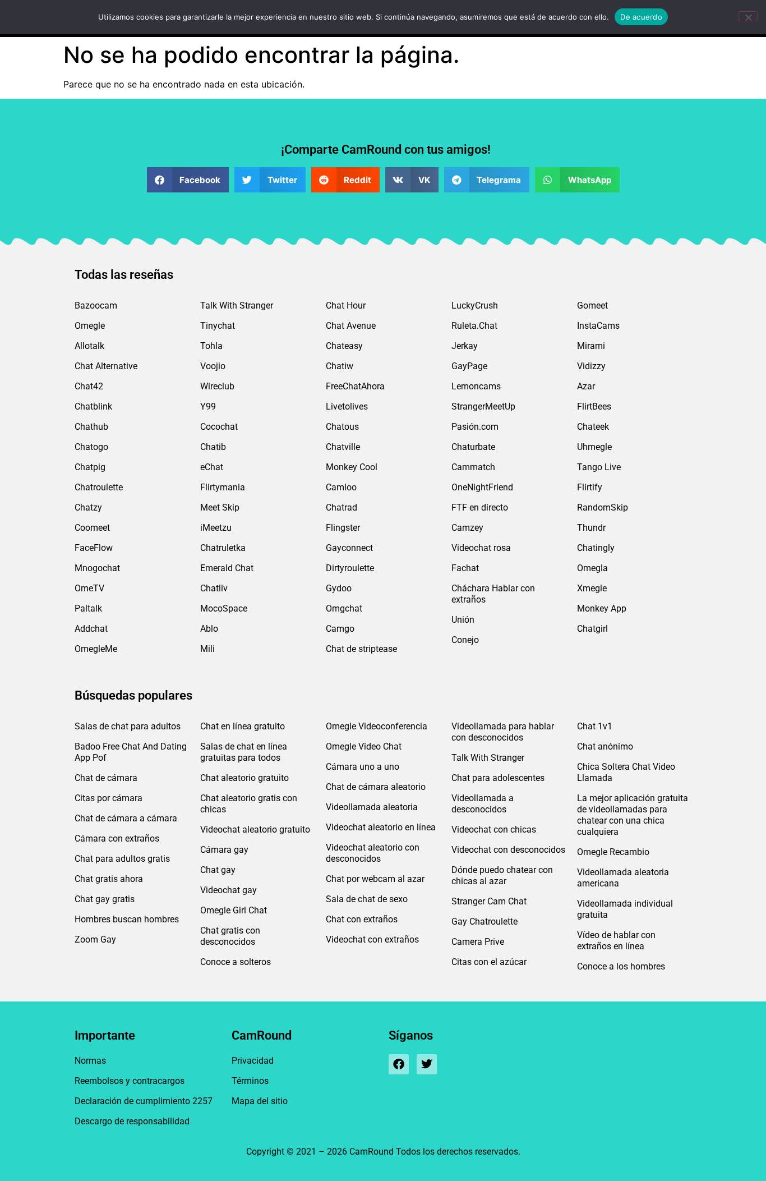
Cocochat (219, 426)
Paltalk (88, 608)
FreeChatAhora (355, 386)
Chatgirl (592, 628)
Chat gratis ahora (109, 879)
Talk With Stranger (236, 305)
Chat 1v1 (594, 726)
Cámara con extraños (117, 838)
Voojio (212, 366)
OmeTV (89, 588)
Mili (207, 649)
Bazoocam (96, 305)
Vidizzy (591, 366)
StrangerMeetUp (483, 406)
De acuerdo (641, 16)
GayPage (469, 366)
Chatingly (596, 548)
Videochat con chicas (493, 829)
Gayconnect (349, 548)
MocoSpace (223, 608)
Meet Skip (219, 507)
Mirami (591, 346)
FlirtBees (594, 406)
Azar (586, 386)
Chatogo (91, 447)
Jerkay (464, 346)
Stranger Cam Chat (489, 901)
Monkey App (601, 608)
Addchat (91, 628)
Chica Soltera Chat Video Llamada (626, 772)
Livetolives (347, 406)
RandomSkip (602, 507)
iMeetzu (216, 527)
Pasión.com (475, 426)
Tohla (211, 346)
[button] (188, 179)
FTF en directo (479, 507)
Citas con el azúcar (489, 962)
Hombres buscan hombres (127, 919)
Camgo (340, 628)
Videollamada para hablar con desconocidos (502, 732)
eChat (211, 467)
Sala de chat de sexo (367, 899)
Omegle (90, 325)
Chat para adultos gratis (122, 858)
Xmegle (592, 588)
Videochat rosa (481, 548)
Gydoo (339, 588)
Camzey (467, 527)
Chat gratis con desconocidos (230, 936)
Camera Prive (477, 941)
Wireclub (217, 386)
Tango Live (599, 467)
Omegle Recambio (613, 852)
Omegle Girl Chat (233, 910)
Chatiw (339, 366)
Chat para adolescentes (497, 778)
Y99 (208, 406)
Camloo (341, 487)
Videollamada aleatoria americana (623, 878)
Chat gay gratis (105, 899)
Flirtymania (222, 487)
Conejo (465, 640)
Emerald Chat (226, 568)
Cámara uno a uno (362, 766)
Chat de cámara (106, 778)
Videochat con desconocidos (508, 849)
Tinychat (217, 325)
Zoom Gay (95, 939)
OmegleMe (96, 649)
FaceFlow (94, 548)
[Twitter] (427, 1064)
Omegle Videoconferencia (376, 726)
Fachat (465, 568)
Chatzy (88, 507)
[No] (748, 16)
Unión (462, 619)
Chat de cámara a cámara (126, 818)
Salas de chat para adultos (128, 726)
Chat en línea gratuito (242, 726)
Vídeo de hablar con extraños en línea (616, 941)
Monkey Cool (351, 467)
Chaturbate (473, 447)
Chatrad (341, 507)
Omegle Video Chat (364, 746)
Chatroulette (99, 487)
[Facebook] (399, 1064)
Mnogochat (97, 568)
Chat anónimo (605, 746)
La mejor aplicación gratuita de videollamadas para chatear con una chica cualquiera (632, 815)
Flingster (343, 527)
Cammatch (473, 467)
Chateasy (344, 346)
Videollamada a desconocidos (482, 804)
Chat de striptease (361, 649)
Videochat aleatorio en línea (381, 827)
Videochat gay (228, 890)
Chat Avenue (351, 325)
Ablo (209, 628)
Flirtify (589, 487)
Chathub (91, 426)
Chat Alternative (106, 366)
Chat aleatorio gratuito (244, 778)
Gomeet (592, 305)
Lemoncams (476, 386)
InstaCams (598, 325)
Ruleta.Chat (474, 325)
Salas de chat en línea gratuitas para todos (243, 752)
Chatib (213, 447)
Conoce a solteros (235, 962)
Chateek (593, 426)
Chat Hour (346, 305)
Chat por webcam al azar (375, 879)
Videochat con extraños (372, 939)
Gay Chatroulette (484, 921)
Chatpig (90, 467)
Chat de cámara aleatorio (376, 787)
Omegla (592, 568)
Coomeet (92, 527)
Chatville (343, 447)
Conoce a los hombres (621, 966)
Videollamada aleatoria (372, 807)
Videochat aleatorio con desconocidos (372, 853)
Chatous (342, 426)
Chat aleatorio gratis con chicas (248, 804)
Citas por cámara (108, 798)
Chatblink (93, 406)
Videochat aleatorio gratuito (255, 829)
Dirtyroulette (350, 568)
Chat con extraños (362, 919)
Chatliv (214, 588)
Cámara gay (224, 849)
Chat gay (218, 870)
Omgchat (344, 608)
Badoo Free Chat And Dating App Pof (131, 752)
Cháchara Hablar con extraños (493, 594)
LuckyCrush (474, 305)
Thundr (591, 527)
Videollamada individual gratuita (625, 909)
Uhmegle (594, 447)
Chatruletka (223, 548)
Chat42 (89, 386)
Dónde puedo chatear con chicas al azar (502, 875)
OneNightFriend (482, 487)
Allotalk (89, 346)
